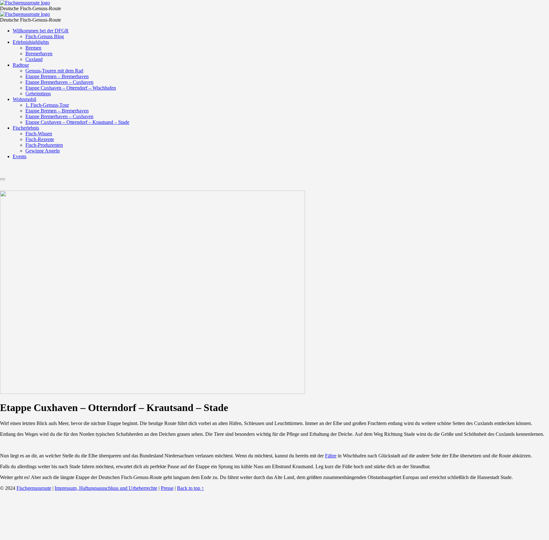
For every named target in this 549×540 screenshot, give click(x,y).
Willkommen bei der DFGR (41, 30)
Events (19, 156)
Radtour (21, 65)
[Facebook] (265, 171)
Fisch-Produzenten (44, 145)
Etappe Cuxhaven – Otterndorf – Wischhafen (70, 88)
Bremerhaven (38, 53)
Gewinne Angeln (42, 150)
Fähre (330, 455)
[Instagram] (280, 171)
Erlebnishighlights (31, 42)
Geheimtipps (38, 93)
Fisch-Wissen (38, 133)
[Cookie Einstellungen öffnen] (47, 537)
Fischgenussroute (34, 488)
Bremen (33, 48)
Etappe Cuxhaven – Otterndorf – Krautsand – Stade (77, 122)
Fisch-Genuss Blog (44, 36)
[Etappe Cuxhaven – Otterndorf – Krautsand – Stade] (152, 392)
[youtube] (296, 171)
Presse (167, 488)
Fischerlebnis (26, 128)
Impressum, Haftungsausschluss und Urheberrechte (106, 488)
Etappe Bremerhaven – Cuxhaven (59, 82)
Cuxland (34, 59)
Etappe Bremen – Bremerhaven (57, 76)
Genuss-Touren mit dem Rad (54, 70)
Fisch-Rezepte (39, 139)
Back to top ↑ (190, 488)
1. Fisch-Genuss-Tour (47, 105)
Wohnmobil (24, 99)
